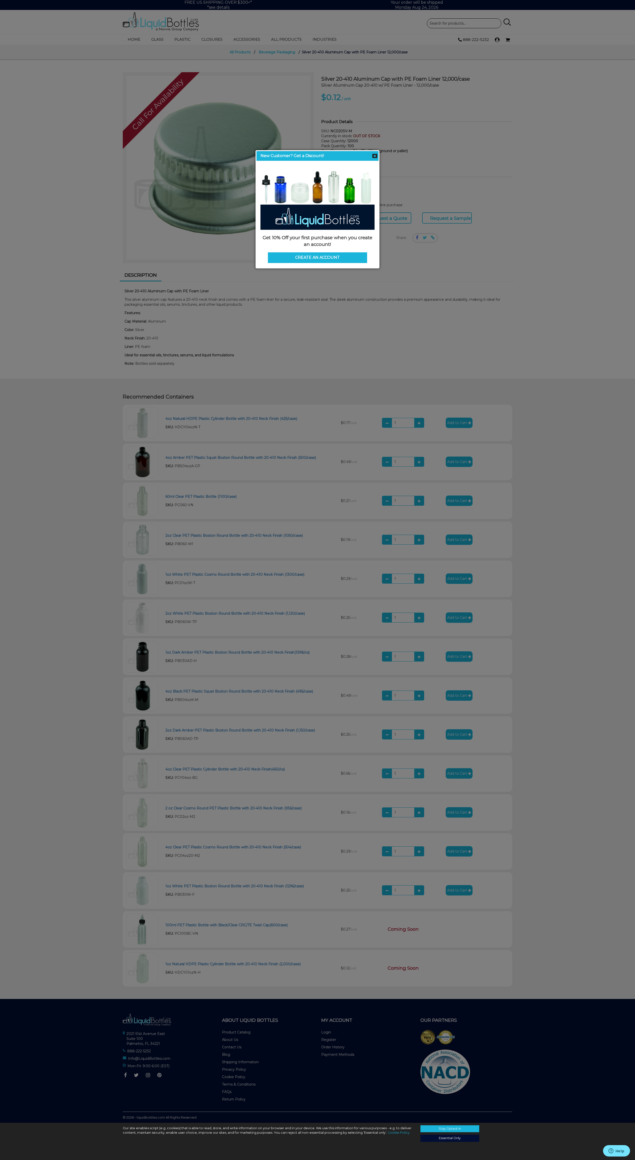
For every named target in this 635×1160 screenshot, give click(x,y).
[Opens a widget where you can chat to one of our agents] (616, 1151)
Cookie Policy (399, 1132)
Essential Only (450, 1138)
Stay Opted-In (450, 1128)
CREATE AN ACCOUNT (317, 257)
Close (374, 156)
